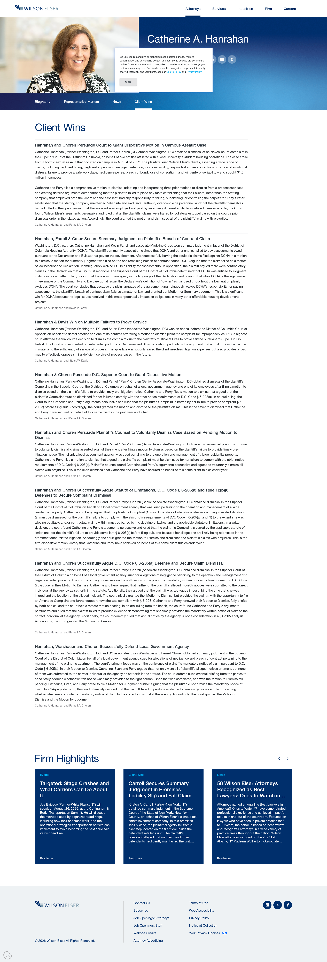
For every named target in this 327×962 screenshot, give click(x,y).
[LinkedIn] (267, 905)
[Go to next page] (287, 758)
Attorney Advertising (148, 940)
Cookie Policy (173, 71)
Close (128, 81)
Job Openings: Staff (148, 925)
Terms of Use (198, 903)
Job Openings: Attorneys (151, 918)
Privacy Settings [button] (8, 956)
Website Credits (145, 933)
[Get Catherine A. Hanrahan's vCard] (222, 59)
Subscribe (141, 910)
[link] (42, 101)
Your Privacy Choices (204, 933)
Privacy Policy (199, 918)
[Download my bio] (232, 59)
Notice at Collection (203, 925)
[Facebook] (288, 905)
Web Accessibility (201, 910)
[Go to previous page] (279, 758)
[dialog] (164, 70)
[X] (277, 905)
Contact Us (142, 903)
